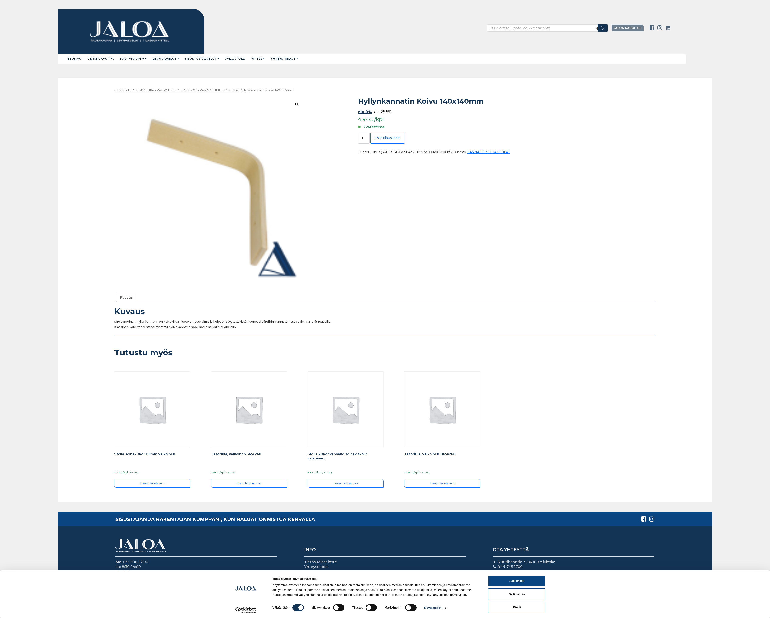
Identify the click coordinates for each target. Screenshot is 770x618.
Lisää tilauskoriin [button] (152, 483)
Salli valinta (517, 594)
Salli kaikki (516, 581)
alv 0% (365, 111)
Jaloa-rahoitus (627, 28)
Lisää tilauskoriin (387, 138)
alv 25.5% (383, 111)
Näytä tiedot (432, 607)
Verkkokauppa (100, 58)
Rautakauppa (132, 58)
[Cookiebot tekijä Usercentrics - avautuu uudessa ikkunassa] (245, 610)
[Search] (603, 28)
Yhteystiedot (283, 58)
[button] (297, 104)
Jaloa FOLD (235, 58)
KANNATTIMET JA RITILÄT (220, 90)
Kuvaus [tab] (126, 297)
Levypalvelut (164, 58)
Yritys (256, 58)
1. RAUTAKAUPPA (141, 90)
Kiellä (517, 607)
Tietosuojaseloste (320, 562)
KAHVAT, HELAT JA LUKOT (177, 90)
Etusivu (74, 58)
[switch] (338, 607)
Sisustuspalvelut (201, 58)
